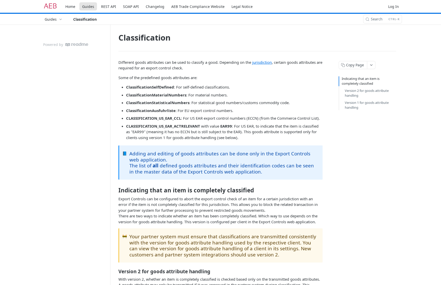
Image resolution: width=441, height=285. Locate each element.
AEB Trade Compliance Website (198, 6)
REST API (108, 6)
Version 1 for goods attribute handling (367, 105)
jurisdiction (262, 62)
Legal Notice (242, 6)
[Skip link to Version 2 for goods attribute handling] (115, 271)
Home (70, 6)
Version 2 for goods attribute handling (367, 93)
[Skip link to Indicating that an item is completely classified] (115, 190)
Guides (88, 6)
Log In (393, 6)
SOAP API (131, 6)
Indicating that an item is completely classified (360, 81)
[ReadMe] (76, 44)
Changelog (155, 6)
